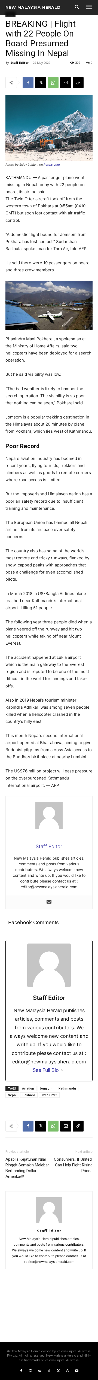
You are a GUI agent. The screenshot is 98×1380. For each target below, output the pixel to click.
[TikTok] (49, 1371)
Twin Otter (49, 1095)
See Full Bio (46, 1070)
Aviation (28, 1088)
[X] (40, 82)
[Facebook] (28, 82)
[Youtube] (77, 1371)
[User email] (49, 902)
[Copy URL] (78, 82)
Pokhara (29, 1095)
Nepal (12, 1095)
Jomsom (46, 1088)
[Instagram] (30, 1371)
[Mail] (39, 1371)
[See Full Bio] (62, 1070)
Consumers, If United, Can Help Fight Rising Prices (73, 1165)
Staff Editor (19, 62)
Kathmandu (67, 1088)
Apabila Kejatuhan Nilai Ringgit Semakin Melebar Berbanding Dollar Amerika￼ (27, 1168)
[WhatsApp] (53, 82)
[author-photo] (49, 1223)
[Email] (65, 82)
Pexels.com (52, 164)
